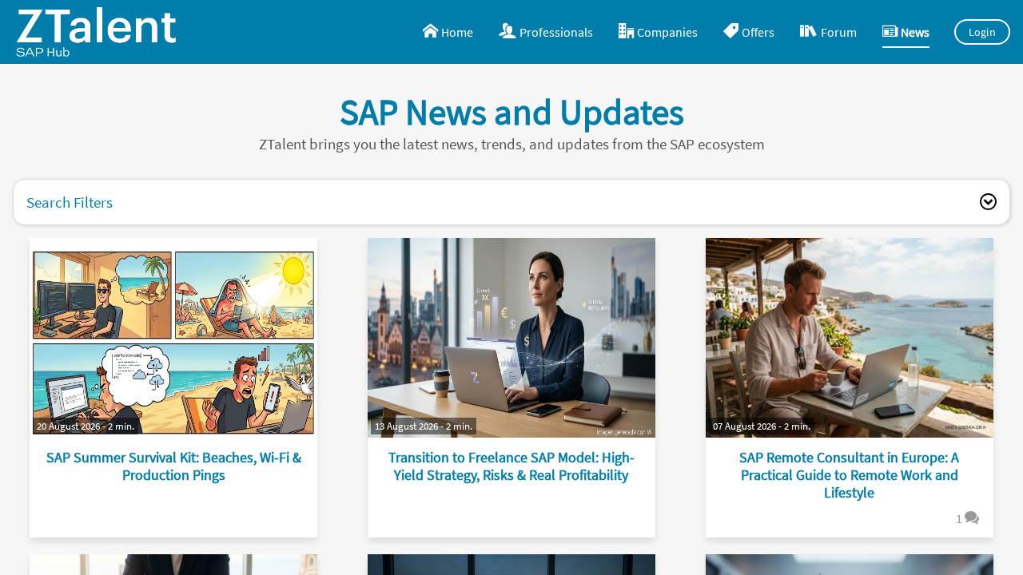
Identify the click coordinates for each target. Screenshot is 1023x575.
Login (983, 32)
